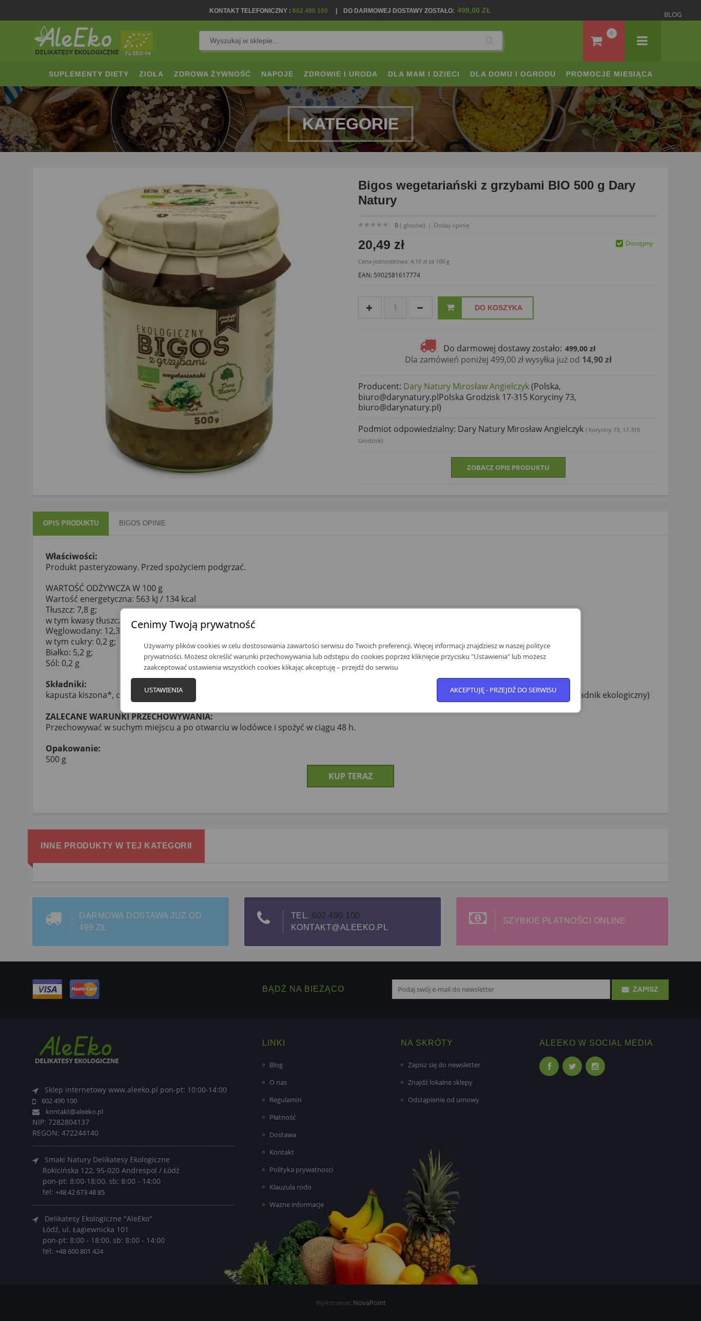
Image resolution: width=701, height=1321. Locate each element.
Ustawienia (163, 689)
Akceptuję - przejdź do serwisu (503, 689)
